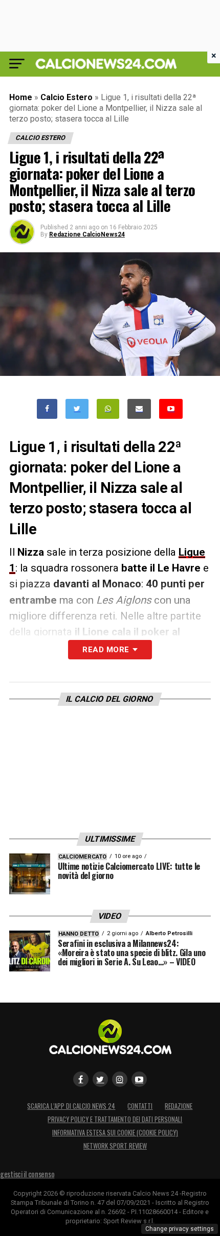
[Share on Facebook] (47, 408)
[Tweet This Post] (77, 408)
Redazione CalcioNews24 (87, 234)
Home (20, 97)
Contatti (139, 1106)
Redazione (178, 1106)
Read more (105, 649)
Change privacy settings (179, 1228)
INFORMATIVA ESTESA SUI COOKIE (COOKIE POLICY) (115, 1132)
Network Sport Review (115, 1146)
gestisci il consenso (27, 1174)
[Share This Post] (108, 408)
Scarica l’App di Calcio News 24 (71, 1106)
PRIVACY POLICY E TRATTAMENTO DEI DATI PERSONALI (115, 1119)
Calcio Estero (66, 97)
